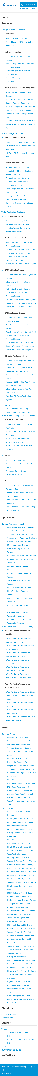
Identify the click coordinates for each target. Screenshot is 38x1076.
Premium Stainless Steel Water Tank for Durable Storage (21, 501)
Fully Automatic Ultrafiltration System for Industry (21, 276)
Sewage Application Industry (13, 524)
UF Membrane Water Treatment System (21, 300)
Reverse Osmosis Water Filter (17, 260)
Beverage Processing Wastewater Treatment (20, 561)
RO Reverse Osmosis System (16, 238)
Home (4, 17)
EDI (8, 1036)
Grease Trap (6, 405)
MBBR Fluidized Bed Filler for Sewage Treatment (20, 433)
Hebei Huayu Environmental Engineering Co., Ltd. (18, 1068)
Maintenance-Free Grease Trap (19, 412)
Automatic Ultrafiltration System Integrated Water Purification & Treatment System (18, 292)
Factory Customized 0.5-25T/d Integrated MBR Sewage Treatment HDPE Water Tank (19, 171)
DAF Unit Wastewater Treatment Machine (18, 58)
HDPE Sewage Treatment (12, 133)
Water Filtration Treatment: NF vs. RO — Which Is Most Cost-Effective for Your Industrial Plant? (21, 949)
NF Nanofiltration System (15, 313)
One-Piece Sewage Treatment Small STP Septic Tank (19, 204)
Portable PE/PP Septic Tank (16, 38)
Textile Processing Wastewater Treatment (18, 582)
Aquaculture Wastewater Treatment (20, 534)
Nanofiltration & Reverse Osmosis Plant (21, 332)
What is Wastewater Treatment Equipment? (18, 813)
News (4, 727)
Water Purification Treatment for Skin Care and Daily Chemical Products (19, 640)
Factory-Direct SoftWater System (18, 224)
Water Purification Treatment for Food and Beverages (20, 647)
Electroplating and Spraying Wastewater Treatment (17, 614)
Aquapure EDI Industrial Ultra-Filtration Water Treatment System (20, 383)
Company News (8, 734)
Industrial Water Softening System (18, 228)
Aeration (8, 456)
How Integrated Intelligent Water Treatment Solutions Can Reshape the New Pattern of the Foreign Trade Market (21, 884)
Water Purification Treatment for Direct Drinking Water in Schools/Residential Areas (20, 695)
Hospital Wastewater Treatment (19, 587)
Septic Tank (9, 34)
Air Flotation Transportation (17, 1032)
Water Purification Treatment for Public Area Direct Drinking (20, 718)
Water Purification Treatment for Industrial (17, 632)
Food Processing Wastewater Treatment (18, 550)
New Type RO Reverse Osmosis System (21, 264)
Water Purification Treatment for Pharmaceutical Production (18, 654)
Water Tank (9, 481)
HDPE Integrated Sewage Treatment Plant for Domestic (19, 190)
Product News (7, 808)
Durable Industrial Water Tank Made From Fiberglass (19, 494)
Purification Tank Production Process (21, 1039)
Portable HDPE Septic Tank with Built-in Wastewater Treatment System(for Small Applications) (21, 145)
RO (8, 1043)
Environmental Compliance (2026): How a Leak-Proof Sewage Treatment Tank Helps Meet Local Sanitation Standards (21, 973)
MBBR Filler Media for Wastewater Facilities (19, 447)
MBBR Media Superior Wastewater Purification (19, 426)
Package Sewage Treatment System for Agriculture (21, 126)
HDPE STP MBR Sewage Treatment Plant (20, 154)
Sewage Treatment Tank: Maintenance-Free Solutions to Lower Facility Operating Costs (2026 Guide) (21, 960)
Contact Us (8, 1054)
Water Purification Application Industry (17, 626)
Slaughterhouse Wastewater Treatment (21, 538)
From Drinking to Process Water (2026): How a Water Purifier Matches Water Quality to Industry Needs (21, 999)
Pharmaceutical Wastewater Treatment (21, 556)
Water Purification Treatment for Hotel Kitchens (20, 704)
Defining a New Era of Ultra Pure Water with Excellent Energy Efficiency (21, 859)
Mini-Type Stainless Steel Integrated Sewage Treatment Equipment (19, 101)
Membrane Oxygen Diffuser (16, 471)
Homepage (30, 5)
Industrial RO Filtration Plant (16, 257)
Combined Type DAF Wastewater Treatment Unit (18, 72)
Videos (4, 1029)
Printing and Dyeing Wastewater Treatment (19, 575)
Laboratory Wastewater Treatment (20, 541)
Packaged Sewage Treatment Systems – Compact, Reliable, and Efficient (21, 902)
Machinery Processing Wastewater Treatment (20, 600)
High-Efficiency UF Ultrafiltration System (21, 303)
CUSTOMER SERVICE (11, 1050)
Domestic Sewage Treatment (18, 566)
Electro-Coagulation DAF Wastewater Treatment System (20, 65)
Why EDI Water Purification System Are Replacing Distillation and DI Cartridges (20, 939)
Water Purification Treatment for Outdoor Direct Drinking (21, 711)
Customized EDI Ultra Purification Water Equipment (21, 376)
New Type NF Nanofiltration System (19, 350)
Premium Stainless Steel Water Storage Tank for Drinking (21, 508)
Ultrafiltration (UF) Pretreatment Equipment (17, 283)
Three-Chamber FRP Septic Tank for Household (19, 43)
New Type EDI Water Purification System (18, 398)
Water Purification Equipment (13, 212)
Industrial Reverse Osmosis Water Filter (21, 250)
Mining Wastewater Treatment (18, 545)
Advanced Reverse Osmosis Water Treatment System (19, 244)
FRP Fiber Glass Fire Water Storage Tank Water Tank (19, 487)
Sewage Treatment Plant (14, 163)
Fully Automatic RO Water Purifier (18, 253)
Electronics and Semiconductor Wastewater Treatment (19, 621)
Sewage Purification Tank (15, 137)
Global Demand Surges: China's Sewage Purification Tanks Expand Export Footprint (20, 832)
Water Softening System (14, 216)
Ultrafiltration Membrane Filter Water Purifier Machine (19, 391)
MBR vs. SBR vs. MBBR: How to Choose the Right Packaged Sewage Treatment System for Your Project (21, 928)
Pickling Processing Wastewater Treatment (19, 607)
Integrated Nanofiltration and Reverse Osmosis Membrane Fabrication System (21, 344)
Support (6, 1022)
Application (8, 517)
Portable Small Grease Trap (17, 409)
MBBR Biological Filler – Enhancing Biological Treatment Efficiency (20, 894)
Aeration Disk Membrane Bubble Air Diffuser (19, 465)
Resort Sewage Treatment (17, 570)
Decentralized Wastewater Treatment (21, 527)
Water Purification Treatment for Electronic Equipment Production (18, 676)
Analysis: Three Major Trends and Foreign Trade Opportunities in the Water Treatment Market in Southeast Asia (21, 799)
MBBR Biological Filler (14, 420)
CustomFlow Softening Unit (16, 221)
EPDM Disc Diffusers (14, 474)
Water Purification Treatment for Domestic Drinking (17, 685)
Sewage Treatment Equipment (14, 30)
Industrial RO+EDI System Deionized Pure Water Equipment (20, 362)
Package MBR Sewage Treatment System (19, 94)
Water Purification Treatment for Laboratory (18, 661)
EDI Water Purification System (16, 356)
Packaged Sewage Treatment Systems (20, 88)
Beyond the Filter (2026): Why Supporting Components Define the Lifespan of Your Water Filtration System (20, 987)
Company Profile (8, 1014)
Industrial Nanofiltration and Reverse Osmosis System (19, 319)
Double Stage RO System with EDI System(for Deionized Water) (19, 369)
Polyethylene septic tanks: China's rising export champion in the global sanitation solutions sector (20, 822)
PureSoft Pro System (14, 231)
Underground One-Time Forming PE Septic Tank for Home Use (19, 197)
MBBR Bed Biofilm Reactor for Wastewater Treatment (17, 440)
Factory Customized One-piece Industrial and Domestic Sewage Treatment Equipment (18, 181)
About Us (7, 1008)
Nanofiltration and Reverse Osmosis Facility (19, 326)
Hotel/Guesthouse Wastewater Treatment (18, 593)
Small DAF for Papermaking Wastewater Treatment (21, 79)
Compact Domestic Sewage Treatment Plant (20, 115)
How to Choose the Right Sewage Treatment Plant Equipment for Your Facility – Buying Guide (20, 917)
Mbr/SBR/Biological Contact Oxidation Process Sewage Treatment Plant (20, 108)
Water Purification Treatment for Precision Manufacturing (18, 668)
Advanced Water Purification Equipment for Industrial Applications (21, 909)
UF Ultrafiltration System (14, 270)
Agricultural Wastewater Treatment (20, 531)
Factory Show (7, 1018)
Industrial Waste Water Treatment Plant (20, 121)
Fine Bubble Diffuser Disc (15, 460)
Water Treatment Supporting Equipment (18, 416)
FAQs (3, 1047)
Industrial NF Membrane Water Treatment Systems (17, 337)
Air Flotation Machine (13, 52)
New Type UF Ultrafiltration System (19, 307)
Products (6, 23)
